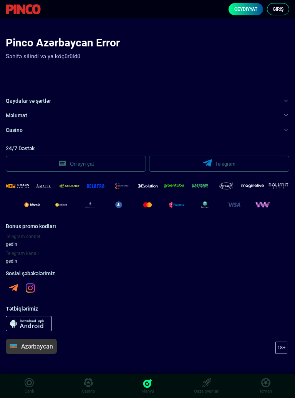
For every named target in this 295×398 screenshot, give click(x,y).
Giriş (278, 9)
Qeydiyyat (245, 9)
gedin (11, 244)
